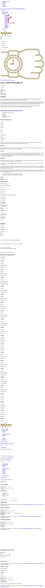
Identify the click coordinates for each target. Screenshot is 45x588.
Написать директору (10, 443)
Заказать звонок (11, 8)
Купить (2, 89)
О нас (4, 5)
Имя (1, 486)
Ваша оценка (2, 552)
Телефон (2, 487)
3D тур (4, 3)
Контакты (4, 6)
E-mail (1, 489)
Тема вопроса (2, 490)
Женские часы (5, 430)
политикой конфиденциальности (28, 504)
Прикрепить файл (17, 513)
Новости (4, 2)
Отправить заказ (3, 581)
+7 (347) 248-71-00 (3, 441)
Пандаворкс (8, 459)
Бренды (4, 431)
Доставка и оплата (6, 1)
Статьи (4, 4)
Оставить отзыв (3, 205)
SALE (4, 28)
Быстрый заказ (3, 90)
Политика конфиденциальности (6, 457)
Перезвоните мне (4, 502)
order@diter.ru (19, 148)
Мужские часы (5, 429)
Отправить (2, 514)
